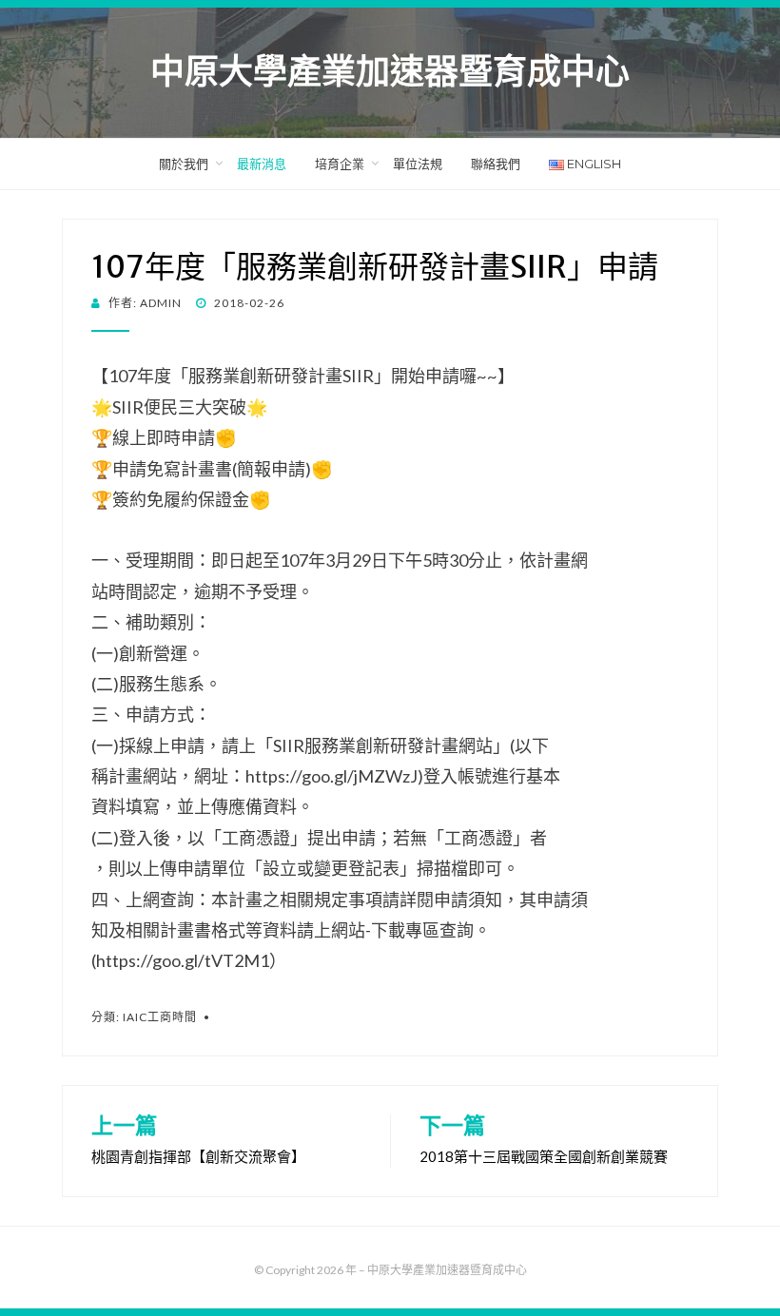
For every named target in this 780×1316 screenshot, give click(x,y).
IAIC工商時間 (160, 1017)
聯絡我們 (495, 163)
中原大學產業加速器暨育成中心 (390, 71)
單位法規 (417, 163)
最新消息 (261, 163)
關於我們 (183, 163)
